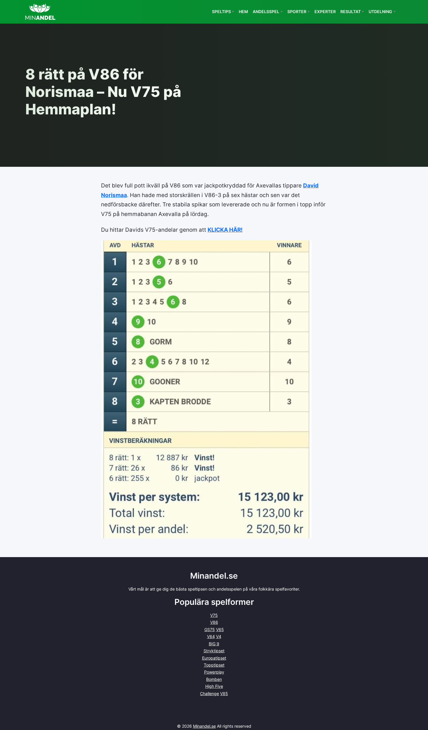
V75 (214, 615)
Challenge (209, 693)
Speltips (221, 11)
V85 (224, 693)
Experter (325, 11)
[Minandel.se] (40, 11)
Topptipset (214, 664)
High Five (214, 686)
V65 (220, 629)
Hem (243, 11)
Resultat (350, 11)
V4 (218, 636)
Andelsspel (266, 11)
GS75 (209, 629)
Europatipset (214, 657)
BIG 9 (214, 643)
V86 (214, 622)
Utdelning (380, 11)
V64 (211, 636)
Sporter (296, 11)
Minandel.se (204, 726)
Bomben (214, 679)
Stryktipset (214, 650)
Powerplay (214, 671)
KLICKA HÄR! (225, 229)
